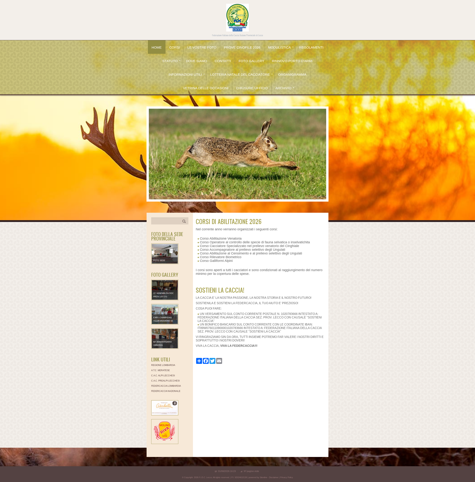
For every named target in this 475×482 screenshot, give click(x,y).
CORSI (174, 47)
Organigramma (292, 74)
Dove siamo (196, 61)
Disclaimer (274, 477)
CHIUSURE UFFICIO (252, 88)
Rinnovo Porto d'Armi (292, 61)
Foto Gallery (251, 61)
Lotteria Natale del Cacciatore (240, 74)
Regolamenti (311, 47)
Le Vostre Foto (201, 47)
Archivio (283, 88)
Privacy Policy (286, 477)
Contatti (223, 61)
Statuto (170, 61)
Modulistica (279, 47)
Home (157, 47)
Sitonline (263, 477)
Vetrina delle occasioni (205, 88)
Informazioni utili (185, 74)
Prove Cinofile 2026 (242, 47)
